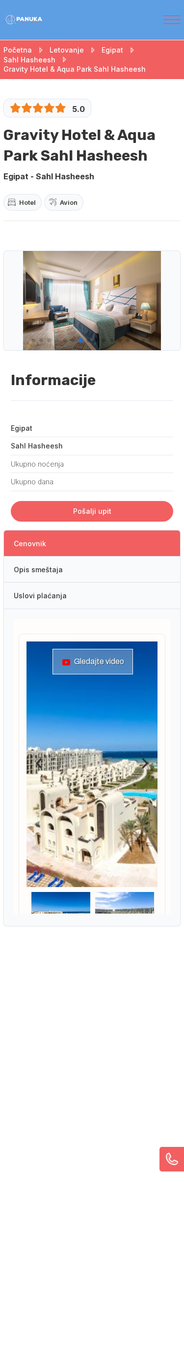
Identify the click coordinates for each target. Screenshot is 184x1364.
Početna (17, 50)
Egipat (112, 50)
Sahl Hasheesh (29, 60)
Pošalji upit (92, 511)
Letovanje (67, 50)
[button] (33, 340)
